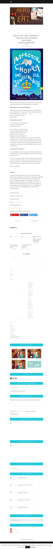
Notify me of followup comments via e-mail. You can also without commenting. (12, 328)
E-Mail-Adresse (11, 274)
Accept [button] (27, 547)
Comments (18, 221)
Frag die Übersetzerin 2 (23, 507)
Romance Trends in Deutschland (25, 484)
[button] (14, 215)
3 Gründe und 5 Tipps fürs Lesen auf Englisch (26, 246)
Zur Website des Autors (15, 208)
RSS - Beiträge (15, 529)
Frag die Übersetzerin (22, 477)
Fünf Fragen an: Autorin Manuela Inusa (14, 246)
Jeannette (35, 220)
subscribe (12, 331)
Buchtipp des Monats (26, 33)
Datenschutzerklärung (21, 411)
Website (11, 278)
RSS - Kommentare (16, 532)
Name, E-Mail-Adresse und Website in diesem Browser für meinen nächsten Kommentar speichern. (31, 289)
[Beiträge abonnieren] (11, 529)
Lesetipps (35, 33)
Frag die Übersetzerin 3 (23, 492)
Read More (32, 547)
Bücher (17, 33)
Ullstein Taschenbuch (18, 202)
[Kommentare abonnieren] (11, 532)
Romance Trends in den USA (24, 499)
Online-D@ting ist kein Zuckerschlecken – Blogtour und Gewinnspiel (37, 239)
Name (11, 271)
